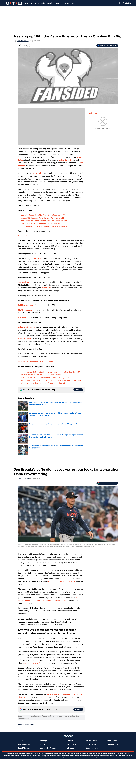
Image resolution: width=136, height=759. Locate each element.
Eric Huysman (23, 41)
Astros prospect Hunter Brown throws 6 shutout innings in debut (46, 377)
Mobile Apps (112, 741)
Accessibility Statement (49, 748)
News (26, 3)
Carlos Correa (36, 258)
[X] (123, 3)
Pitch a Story (45, 744)
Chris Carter (46, 288)
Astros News (29, 724)
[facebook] (119, 3)
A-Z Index (70, 748)
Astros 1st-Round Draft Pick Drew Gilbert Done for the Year (44, 215)
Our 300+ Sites (91, 741)
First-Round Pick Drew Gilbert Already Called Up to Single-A (44, 226)
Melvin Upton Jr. (65, 160)
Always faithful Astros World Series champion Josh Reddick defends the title (51, 380)
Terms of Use (91, 744)
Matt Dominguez (25, 310)
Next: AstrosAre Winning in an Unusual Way (35, 361)
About (20, 741)
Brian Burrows (23, 478)
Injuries (66, 3)
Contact (70, 741)
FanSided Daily (24, 744)
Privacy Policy (72, 744)
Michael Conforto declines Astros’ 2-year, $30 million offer (43, 383)
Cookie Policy (112, 744)
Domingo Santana (25, 236)
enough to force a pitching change (61, 581)
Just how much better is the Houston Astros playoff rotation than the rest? (50, 372)
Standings (50, 3)
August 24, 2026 (56, 625)
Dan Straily (37, 173)
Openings (43, 741)
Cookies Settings (92, 748)
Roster (58, 3)
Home (20, 724)
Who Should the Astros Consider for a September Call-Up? (44, 221)
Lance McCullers (25, 338)
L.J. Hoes (22, 318)
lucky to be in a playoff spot (33, 663)
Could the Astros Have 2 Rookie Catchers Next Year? (42, 223)
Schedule (41, 3)
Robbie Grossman (25, 305)
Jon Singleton (23, 282)
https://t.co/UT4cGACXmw (60, 622)
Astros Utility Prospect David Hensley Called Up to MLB (42, 218)
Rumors (33, 3)
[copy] (30, 45)
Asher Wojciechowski (27, 327)
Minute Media (15, 753)
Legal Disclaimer (25, 748)
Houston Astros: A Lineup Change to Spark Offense (41, 375)
